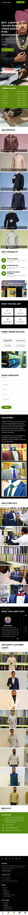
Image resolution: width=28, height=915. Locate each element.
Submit (6, 407)
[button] (7, 50)
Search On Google (6, 870)
